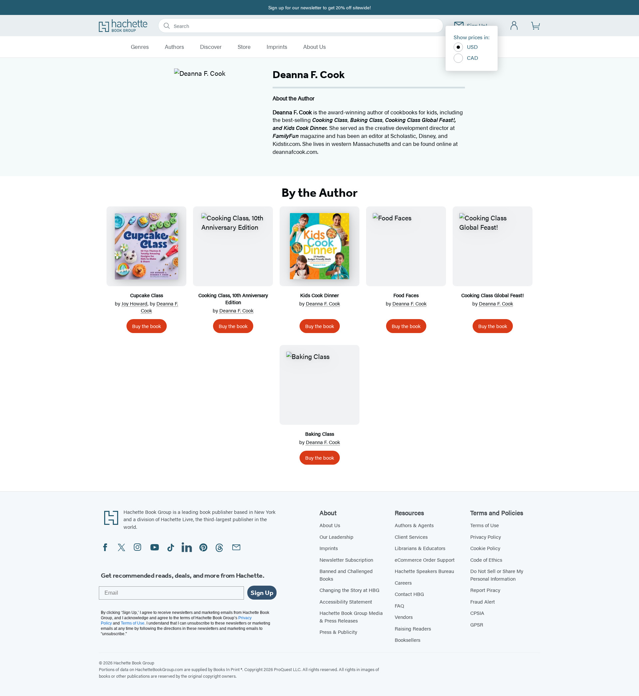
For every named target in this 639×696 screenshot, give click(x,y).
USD (472, 47)
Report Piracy (485, 589)
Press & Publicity (338, 631)
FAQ (399, 605)
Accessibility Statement (346, 601)
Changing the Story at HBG (349, 589)
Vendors (404, 616)
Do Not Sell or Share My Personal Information (496, 574)
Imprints (277, 47)
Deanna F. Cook (236, 310)
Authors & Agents (414, 525)
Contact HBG (409, 593)
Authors (174, 47)
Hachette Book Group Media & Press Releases (351, 616)
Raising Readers (413, 628)
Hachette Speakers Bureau (424, 570)
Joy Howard (134, 303)
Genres (140, 47)
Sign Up (262, 593)
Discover (211, 47)
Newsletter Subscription (346, 559)
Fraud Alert (482, 601)
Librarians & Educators (420, 547)
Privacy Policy (485, 536)
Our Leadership (336, 536)
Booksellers (407, 639)
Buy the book (146, 325)
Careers (403, 582)
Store (244, 47)
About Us (314, 47)
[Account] (514, 26)
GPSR (476, 624)
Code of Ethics (486, 559)
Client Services (411, 536)
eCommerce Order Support (425, 559)
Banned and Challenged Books (346, 574)
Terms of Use (484, 525)
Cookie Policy (485, 547)
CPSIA (477, 612)
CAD (472, 57)
